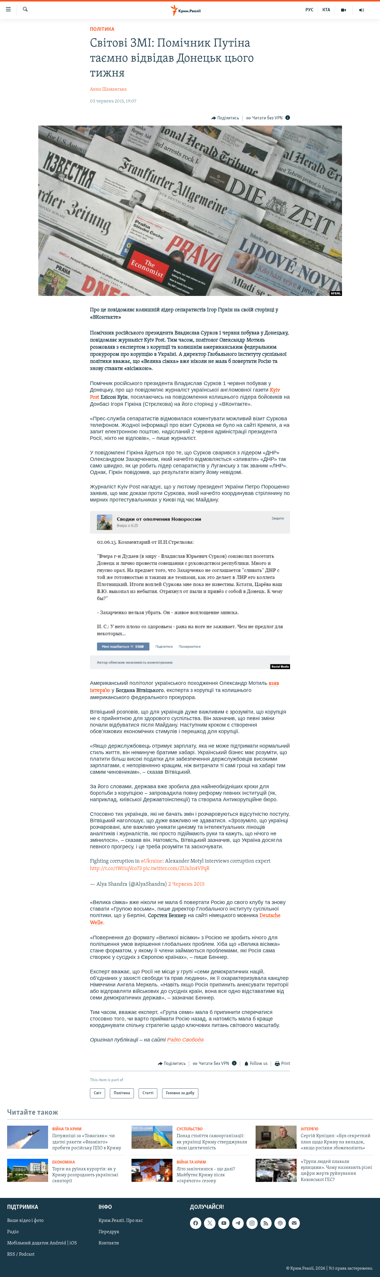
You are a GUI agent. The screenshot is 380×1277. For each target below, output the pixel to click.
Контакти (109, 1243)
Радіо (13, 1232)
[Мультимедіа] (344, 10)
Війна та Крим (67, 1129)
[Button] (225, 118)
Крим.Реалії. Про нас (121, 1220)
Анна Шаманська (108, 89)
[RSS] (266, 1223)
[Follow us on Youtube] (223, 1223)
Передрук (109, 1232)
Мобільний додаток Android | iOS (42, 1243)
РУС (309, 10)
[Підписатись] (294, 1223)
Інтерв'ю (309, 1129)
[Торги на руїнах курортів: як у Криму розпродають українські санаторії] (27, 1170)
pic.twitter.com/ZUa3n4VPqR (176, 868)
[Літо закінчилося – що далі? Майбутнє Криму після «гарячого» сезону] (152, 1170)
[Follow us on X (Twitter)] (209, 1223)
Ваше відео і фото (25, 1220)
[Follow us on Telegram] (237, 1223)
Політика (102, 29)
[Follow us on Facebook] (195, 1223)
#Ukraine (151, 861)
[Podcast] (280, 1223)
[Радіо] (361, 10)
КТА (326, 10)
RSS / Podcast (20, 1254)
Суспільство (189, 1129)
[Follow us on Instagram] (252, 1223)
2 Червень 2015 (186, 884)
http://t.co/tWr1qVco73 (116, 868)
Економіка (63, 1162)
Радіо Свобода (185, 1040)
